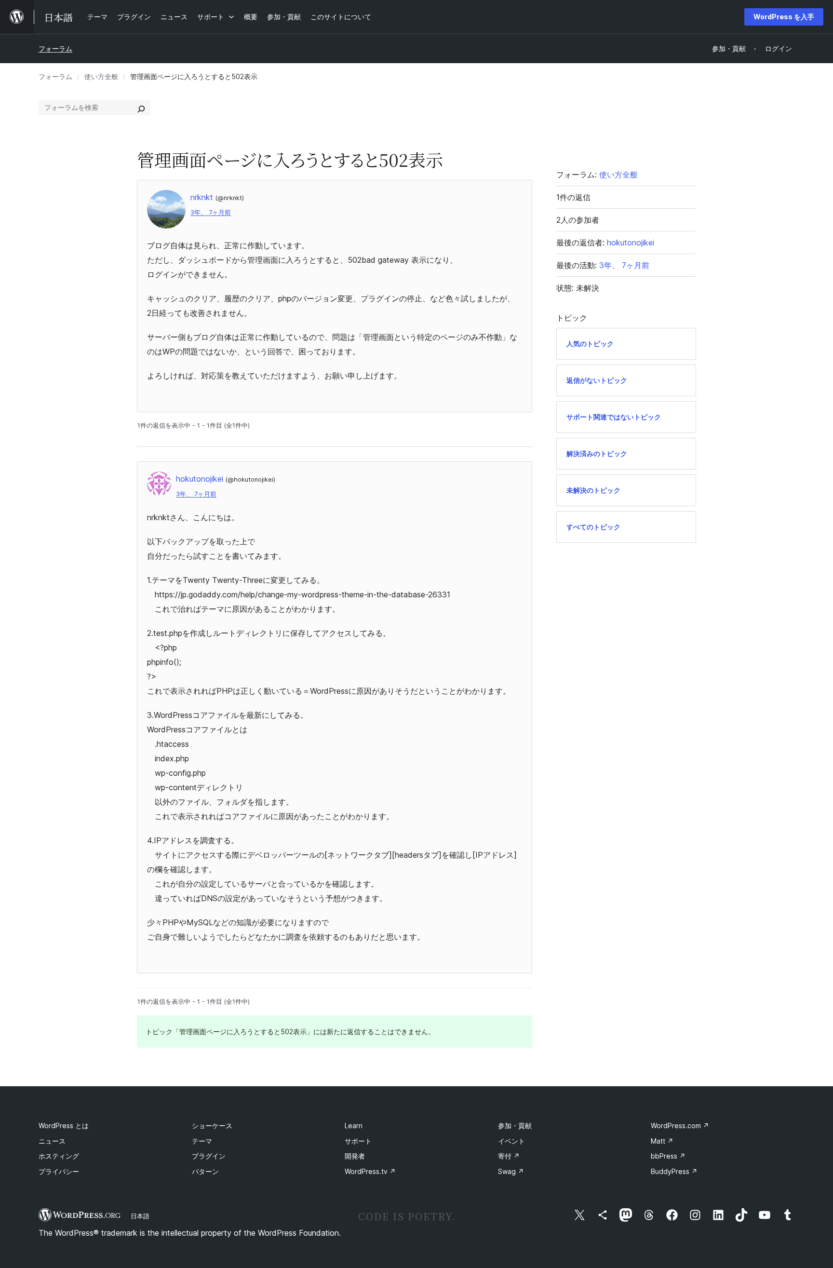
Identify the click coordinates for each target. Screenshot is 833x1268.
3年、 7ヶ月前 (210, 212)
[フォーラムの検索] (141, 107)
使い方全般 (101, 76)
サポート (358, 1141)
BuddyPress (674, 1171)
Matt (662, 1141)
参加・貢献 (515, 1125)
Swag (511, 1171)
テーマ (202, 1141)
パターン (205, 1171)
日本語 (140, 1216)
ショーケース (212, 1125)
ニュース (52, 1141)
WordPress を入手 (783, 17)
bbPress (668, 1156)
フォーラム (55, 48)
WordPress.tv (370, 1171)
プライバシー (59, 1171)
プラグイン (209, 1156)
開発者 (355, 1156)
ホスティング (59, 1156)
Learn (354, 1125)
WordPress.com (680, 1125)
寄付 (509, 1156)
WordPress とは (64, 1125)
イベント (511, 1141)
